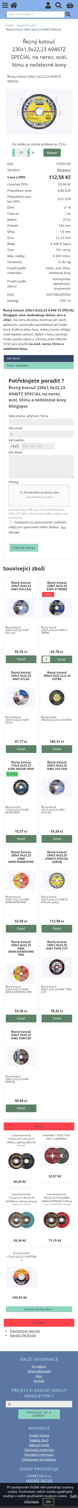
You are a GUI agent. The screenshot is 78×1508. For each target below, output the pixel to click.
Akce (39, 1376)
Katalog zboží (39, 1440)
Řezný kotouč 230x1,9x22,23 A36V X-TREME (57, 586)
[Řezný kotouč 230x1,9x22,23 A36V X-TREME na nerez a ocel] (57, 608)
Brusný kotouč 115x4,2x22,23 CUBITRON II (21, 1256)
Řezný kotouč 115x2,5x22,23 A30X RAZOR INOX (21, 765)
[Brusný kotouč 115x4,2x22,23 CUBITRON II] (21, 1277)
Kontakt (39, 1381)
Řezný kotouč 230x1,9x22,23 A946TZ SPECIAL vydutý (56, 857)
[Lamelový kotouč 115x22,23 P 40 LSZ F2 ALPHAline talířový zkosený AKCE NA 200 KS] (21, 1220)
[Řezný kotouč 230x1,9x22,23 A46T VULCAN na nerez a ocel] (21, 608)
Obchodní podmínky (39, 1450)
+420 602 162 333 (39, 1480)
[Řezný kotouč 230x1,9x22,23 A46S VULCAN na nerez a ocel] (57, 787)
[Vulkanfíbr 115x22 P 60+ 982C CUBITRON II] (56, 1155)
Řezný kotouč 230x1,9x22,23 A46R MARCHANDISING (21, 857)
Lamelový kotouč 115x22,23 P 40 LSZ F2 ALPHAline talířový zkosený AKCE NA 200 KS (21, 1198)
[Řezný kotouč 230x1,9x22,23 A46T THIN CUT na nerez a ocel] (57, 967)
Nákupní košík (39, 1445)
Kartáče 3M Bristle (23, 1335)
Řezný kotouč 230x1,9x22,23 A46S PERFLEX (21, 1035)
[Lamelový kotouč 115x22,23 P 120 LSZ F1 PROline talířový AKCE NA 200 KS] (21, 1161)
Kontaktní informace (39, 1454)
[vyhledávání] (60, 6)
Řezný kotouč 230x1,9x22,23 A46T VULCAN (21, 586)
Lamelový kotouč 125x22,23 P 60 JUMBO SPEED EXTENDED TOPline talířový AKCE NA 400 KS (56, 1198)
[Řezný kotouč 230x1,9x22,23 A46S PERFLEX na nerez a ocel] (21, 1057)
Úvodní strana (39, 1435)
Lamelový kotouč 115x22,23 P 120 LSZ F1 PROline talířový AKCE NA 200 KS (21, 1140)
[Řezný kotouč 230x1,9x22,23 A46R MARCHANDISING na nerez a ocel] (21, 881)
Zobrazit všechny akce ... (39, 1309)
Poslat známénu (18, 365)
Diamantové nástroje (25, 1331)
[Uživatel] (50, 6)
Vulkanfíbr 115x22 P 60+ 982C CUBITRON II (57, 1137)
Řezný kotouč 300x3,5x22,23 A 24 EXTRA (57, 675)
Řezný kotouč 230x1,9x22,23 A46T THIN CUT (57, 945)
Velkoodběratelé (39, 1371)
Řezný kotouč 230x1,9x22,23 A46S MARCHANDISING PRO (21, 948)
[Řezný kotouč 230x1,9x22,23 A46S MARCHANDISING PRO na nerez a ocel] (21, 973)
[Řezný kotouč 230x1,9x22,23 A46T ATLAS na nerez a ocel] (21, 698)
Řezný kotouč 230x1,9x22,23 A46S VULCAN (57, 765)
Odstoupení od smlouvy (39, 1459)
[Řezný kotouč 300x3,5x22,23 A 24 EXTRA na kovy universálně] (57, 698)
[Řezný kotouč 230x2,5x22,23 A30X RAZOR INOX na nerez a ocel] (21, 787)
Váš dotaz (13, 358)
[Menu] (5, 5)
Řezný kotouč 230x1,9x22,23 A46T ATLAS (21, 675)
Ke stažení (39, 1366)
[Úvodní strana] (16, 6)
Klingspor (64, 170)
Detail (21, 659)
